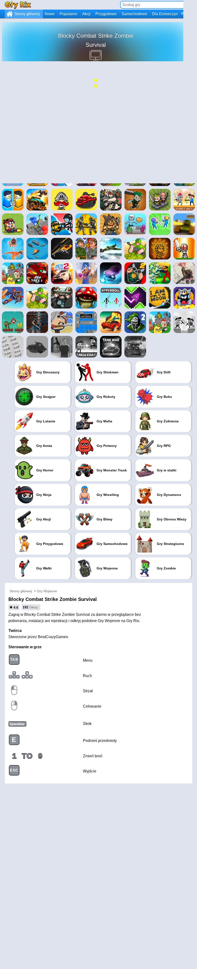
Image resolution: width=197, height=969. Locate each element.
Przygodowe (106, 14)
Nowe (50, 14)
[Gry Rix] (18, 5)
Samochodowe (134, 14)
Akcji (86, 14)
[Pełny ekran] (180, 154)
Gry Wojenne (47, 591)
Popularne (68, 14)
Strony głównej (27, 14)
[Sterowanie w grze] (145, 154)
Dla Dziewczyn (165, 14)
